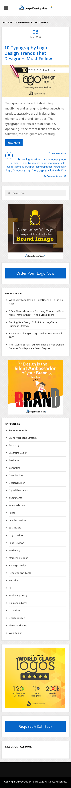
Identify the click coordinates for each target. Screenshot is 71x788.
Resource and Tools (20, 573)
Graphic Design (17, 520)
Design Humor (17, 482)
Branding (14, 445)
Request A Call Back (35, 726)
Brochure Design (18, 452)
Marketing (14, 550)
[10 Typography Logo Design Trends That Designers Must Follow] (35, 81)
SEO (11, 588)
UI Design (14, 610)
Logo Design (59, 153)
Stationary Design (18, 595)
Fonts (12, 512)
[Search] (9, 193)
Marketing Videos (18, 558)
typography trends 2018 (53, 170)
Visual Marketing (18, 625)
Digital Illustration (18, 490)
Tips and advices (18, 603)
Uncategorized (17, 618)
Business (14, 460)
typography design (17, 166)
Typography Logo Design (25, 170)
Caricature (14, 467)
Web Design (15, 633)
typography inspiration (40, 166)
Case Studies (16, 475)
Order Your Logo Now (35, 273)
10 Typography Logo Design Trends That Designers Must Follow (28, 53)
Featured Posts (17, 505)
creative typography (29, 163)
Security (13, 580)
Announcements (18, 430)
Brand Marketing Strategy (23, 437)
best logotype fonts (31, 159)
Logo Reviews (16, 542)
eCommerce (15, 497)
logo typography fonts (53, 163)
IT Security (15, 527)
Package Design (18, 565)
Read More (13, 142)
